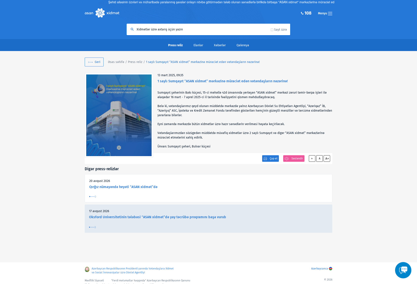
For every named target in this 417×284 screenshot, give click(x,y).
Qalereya (243, 45)
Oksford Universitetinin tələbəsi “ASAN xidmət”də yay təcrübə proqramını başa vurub (157, 217)
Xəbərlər (220, 45)
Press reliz (135, 62)
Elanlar (198, 45)
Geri (97, 62)
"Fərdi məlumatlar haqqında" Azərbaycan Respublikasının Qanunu (150, 280)
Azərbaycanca (319, 268)
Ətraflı (92, 196)
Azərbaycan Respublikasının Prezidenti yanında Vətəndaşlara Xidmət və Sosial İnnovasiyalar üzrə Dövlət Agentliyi (133, 270)
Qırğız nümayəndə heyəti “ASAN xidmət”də (123, 187)
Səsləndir (297, 158)
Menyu (323, 13)
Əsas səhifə (116, 62)
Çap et (273, 158)
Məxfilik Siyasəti (94, 280)
